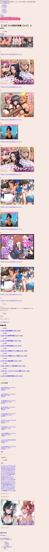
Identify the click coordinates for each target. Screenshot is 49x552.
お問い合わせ (3, 535)
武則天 (17, 35)
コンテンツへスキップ (5, 0)
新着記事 (7, 542)
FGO (8, 35)
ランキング (7, 544)
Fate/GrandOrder (3, 35)
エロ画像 (2, 34)
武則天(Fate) (21, 35)
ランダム (7, 545)
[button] (14, 549)
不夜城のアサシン (12, 35)
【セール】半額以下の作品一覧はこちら (10, 18)
